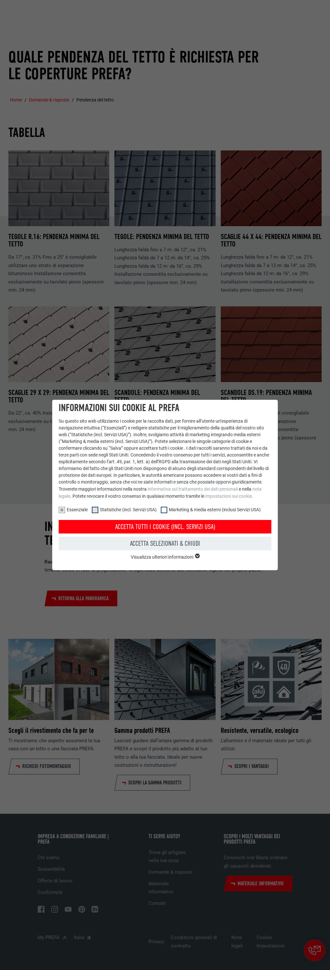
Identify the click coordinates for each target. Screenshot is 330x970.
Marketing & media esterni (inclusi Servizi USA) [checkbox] (215, 509)
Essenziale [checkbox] (77, 509)
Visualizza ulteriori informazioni (162, 557)
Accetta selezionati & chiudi (165, 543)
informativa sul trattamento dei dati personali (193, 489)
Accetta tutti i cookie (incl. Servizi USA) (165, 527)
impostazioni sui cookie (228, 496)
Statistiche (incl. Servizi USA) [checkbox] (128, 509)
